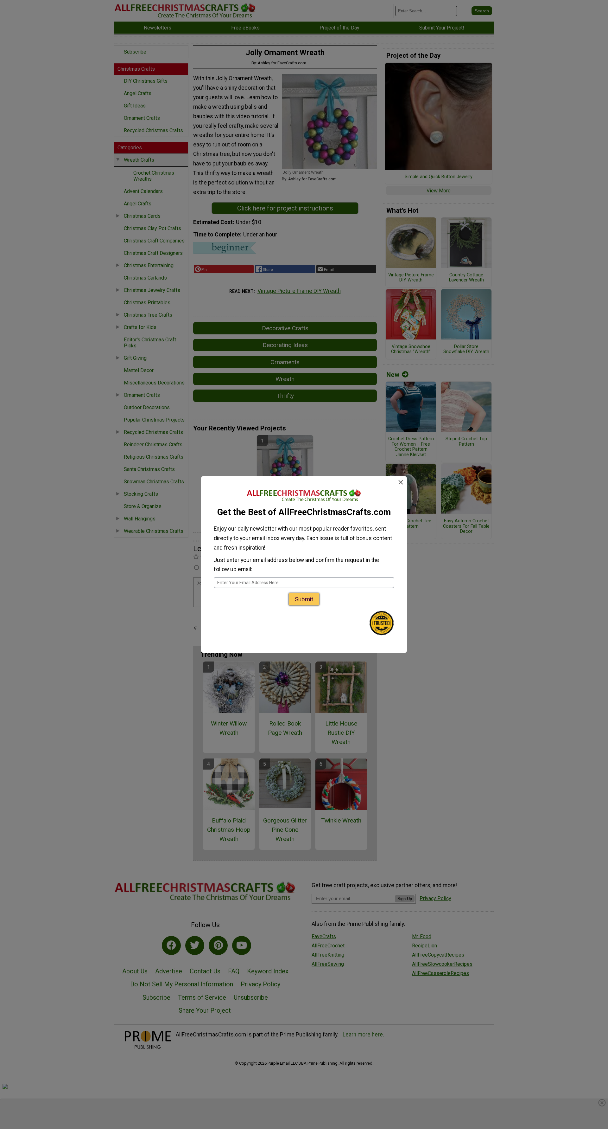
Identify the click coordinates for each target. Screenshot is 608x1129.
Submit (304, 599)
